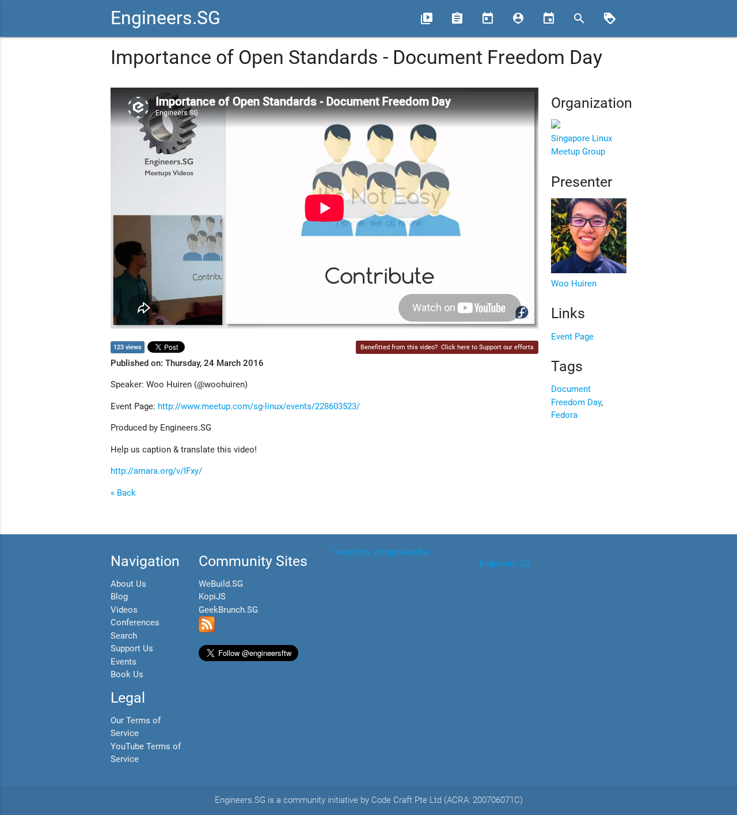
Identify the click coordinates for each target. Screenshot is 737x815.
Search (124, 636)
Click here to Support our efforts (487, 347)
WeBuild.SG (221, 584)
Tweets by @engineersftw (380, 552)
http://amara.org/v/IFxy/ (156, 471)
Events (123, 661)
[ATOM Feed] (207, 629)
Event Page (572, 336)
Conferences (135, 622)
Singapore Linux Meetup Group (581, 145)
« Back (123, 493)
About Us (128, 584)
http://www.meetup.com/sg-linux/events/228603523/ (259, 406)
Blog (119, 596)
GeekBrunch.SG (228, 610)
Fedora (564, 415)
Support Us (132, 648)
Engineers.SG (166, 18)
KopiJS (212, 596)
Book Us (127, 674)
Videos (124, 610)
